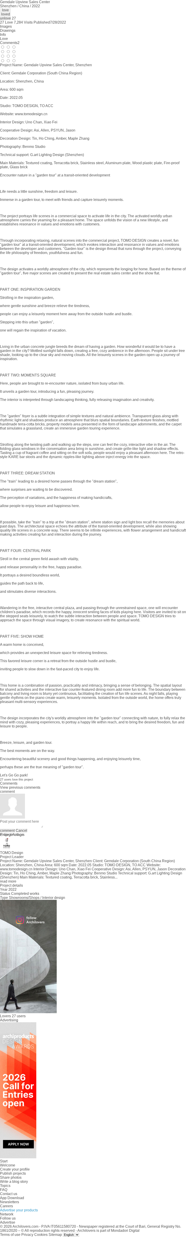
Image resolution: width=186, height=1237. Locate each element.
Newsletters (9, 1202)
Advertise (7, 1222)
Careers (6, 1206)
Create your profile (15, 1169)
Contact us (8, 1194)
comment (7, 830)
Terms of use (10, 1235)
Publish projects (13, 1173)
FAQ (3, 1190)
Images (6, 26)
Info (3, 35)
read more (8, 881)
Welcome (7, 1165)
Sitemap (55, 1235)
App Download (12, 1198)
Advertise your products (19, 1210)
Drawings (7, 30)
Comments (10, 43)
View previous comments (20, 787)
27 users (19, 1016)
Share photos (11, 1177)
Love (4, 39)
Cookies (41, 1235)
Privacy (27, 1235)
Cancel (21, 830)
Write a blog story (14, 1181)
